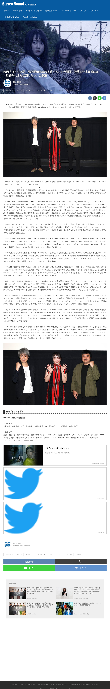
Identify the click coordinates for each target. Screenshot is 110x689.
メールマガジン (86, 684)
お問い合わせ (73, 684)
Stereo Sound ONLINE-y (21, 84)
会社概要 (14, 684)
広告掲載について (60, 684)
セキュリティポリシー (45, 684)
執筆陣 (96, 684)
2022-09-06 (17, 82)
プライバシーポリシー (27, 684)
